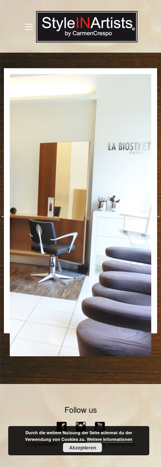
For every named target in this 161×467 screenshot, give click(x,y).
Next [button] (157, 215)
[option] (80, 215)
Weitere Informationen (109, 439)
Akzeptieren (82, 447)
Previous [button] (4, 215)
